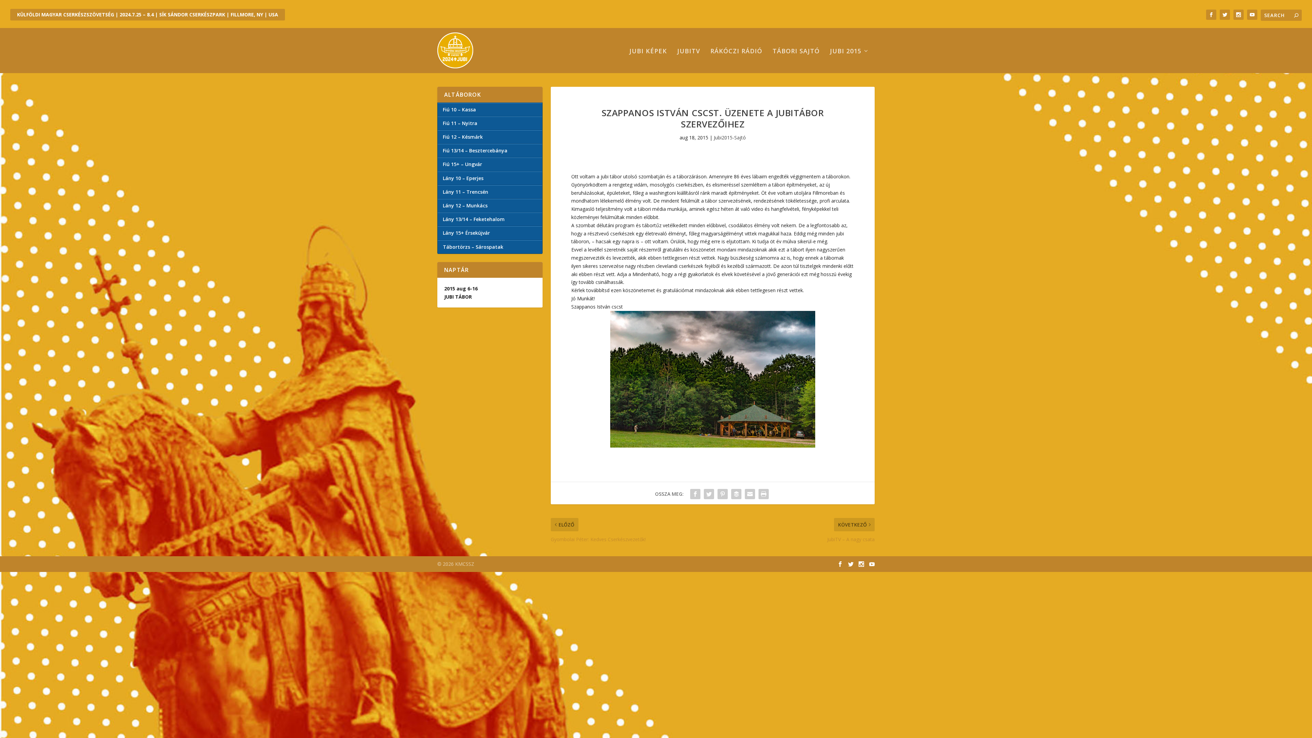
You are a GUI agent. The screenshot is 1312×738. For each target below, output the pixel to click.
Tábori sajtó (796, 51)
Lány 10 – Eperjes (463, 178)
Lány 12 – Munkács (465, 205)
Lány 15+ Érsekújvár (466, 233)
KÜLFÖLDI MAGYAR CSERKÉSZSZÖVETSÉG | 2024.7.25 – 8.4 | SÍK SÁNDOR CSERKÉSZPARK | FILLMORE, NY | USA (147, 14)
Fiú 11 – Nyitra (460, 123)
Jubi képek (648, 51)
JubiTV (688, 51)
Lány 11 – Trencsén (465, 192)
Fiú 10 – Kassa (459, 109)
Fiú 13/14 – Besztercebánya (475, 150)
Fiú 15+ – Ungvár (462, 164)
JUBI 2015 (845, 51)
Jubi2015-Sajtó (730, 137)
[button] (712, 379)
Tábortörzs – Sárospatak (473, 247)
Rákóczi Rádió (736, 51)
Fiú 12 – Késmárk (463, 137)
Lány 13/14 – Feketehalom (474, 219)
